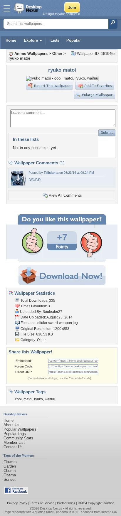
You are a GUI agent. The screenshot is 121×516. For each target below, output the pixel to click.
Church (10, 470)
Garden (10, 466)
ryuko (38, 399)
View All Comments (65, 195)
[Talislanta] (18, 184)
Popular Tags (15, 433)
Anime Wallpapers (31, 53)
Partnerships (66, 503)
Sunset (10, 479)
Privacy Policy (17, 503)
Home (11, 40)
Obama (10, 475)
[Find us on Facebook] (16, 492)
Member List (14, 442)
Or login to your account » (61, 14)
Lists (55, 40)
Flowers (10, 462)
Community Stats (18, 438)
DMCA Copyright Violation (96, 503)
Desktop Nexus (51, 508)
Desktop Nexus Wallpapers (28, 8)
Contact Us (13, 447)
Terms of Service (42, 503)
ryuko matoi (19, 58)
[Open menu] (6, 8)
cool (18, 399)
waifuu (50, 399)
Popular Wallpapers (20, 429)
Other (57, 53)
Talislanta (51, 172)
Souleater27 (52, 312)
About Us (11, 425)
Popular (73, 40)
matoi (27, 399)
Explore (31, 40)
